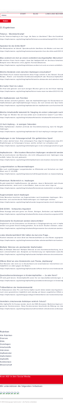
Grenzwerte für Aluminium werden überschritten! (21, 221)
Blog (35, 14)
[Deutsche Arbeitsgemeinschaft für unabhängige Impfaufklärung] (4, 393)
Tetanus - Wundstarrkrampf (12, 34)
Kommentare (5, 362)
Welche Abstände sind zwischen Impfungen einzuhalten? (25, 72)
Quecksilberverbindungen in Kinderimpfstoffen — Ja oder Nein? (28, 275)
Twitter (8, 381)
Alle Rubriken (6, 335)
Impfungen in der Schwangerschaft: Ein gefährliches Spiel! (26, 138)
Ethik (2, 341)
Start (23, 14)
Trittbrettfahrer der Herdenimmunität (16, 287)
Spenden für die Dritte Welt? (12, 46)
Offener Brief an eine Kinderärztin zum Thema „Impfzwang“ (26, 261)
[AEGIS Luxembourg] (18, 393)
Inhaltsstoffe (5, 347)
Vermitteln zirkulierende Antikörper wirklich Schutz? (23, 301)
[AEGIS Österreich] (15, 393)
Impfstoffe (4, 359)
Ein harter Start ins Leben (11, 86)
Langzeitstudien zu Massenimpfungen (17, 167)
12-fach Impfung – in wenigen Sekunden (18, 124)
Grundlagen (5, 344)
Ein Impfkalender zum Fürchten (14, 98)
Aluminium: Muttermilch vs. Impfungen (17, 181)
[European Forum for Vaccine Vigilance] (1, 393)
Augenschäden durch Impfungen (14, 195)
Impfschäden (5, 356)
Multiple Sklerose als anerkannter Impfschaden (21, 247)
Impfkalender (6, 353)
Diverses (4, 338)
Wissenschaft (6, 365)
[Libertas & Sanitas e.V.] (9, 393)
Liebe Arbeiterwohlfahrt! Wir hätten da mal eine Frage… (25, 235)
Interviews (4, 350)
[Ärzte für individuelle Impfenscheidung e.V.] (12, 393)
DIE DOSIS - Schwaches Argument (15, 209)
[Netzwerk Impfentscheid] (7, 393)
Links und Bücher (54, 14)
